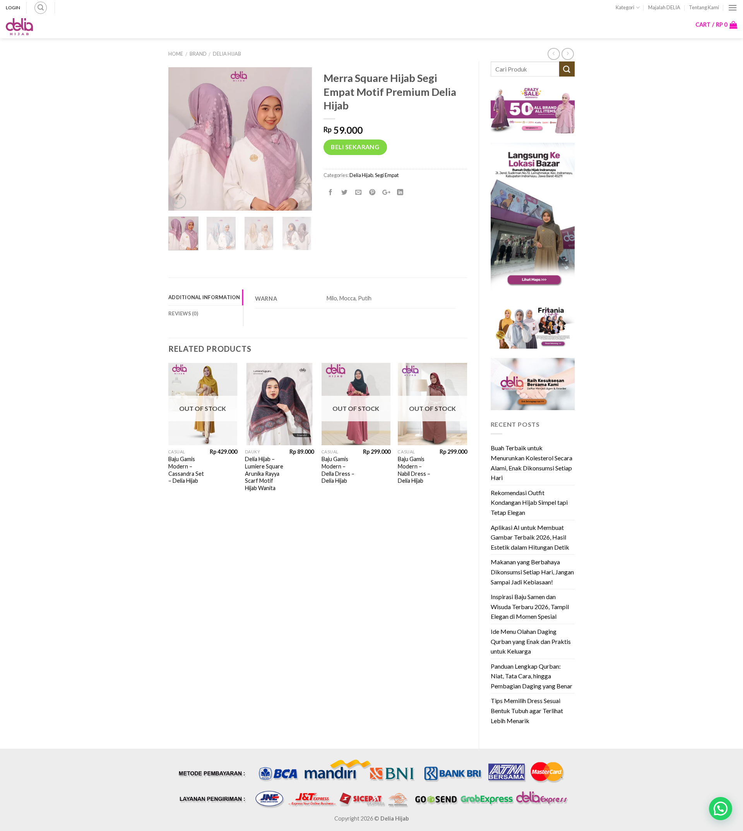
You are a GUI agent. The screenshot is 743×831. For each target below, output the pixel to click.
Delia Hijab (227, 54)
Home (175, 54)
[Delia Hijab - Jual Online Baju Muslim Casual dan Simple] (19, 26)
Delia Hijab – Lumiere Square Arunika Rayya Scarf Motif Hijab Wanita (264, 473)
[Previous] (169, 435)
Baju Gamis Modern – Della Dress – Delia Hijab (338, 470)
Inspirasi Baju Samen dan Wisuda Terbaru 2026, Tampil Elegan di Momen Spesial (530, 606)
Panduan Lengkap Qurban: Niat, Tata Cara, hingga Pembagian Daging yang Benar (531, 676)
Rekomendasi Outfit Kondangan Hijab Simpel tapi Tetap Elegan (529, 502)
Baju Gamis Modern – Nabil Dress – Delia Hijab (414, 470)
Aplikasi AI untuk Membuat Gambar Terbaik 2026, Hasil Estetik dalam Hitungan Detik (530, 537)
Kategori (625, 7)
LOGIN (13, 7)
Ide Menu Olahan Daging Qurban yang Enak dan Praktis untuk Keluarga (531, 641)
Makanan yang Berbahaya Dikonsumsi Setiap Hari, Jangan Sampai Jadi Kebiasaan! (532, 571)
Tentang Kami (704, 7)
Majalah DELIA (664, 7)
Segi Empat (387, 175)
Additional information (204, 297)
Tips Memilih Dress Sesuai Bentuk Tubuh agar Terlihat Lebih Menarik (527, 710)
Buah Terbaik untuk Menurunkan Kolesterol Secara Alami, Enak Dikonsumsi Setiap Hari (531, 462)
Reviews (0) (183, 313)
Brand (198, 54)
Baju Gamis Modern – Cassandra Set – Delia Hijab (186, 470)
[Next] (467, 435)
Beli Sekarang (355, 146)
